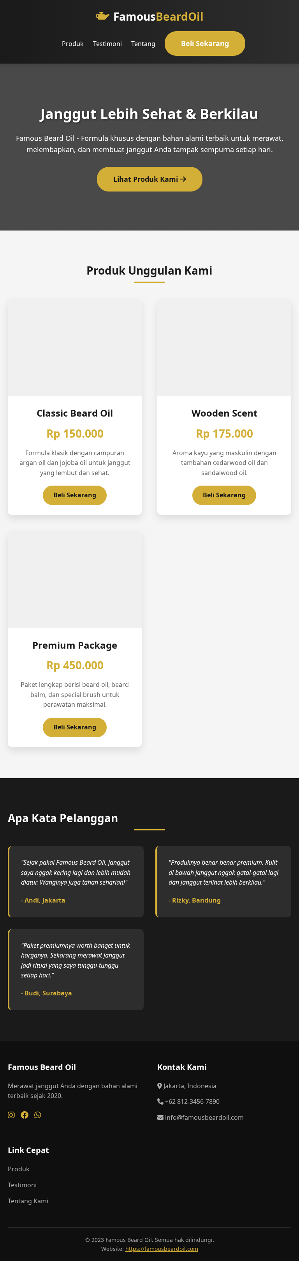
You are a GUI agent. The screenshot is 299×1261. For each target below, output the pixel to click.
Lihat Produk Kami (146, 179)
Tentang (143, 43)
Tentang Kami (28, 1201)
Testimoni (107, 43)
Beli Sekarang (205, 43)
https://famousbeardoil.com (161, 1248)
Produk (73, 43)
